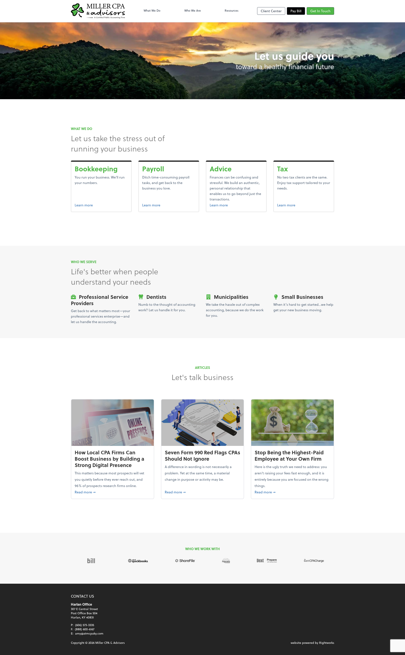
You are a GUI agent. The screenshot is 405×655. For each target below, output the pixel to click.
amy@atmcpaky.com (89, 633)
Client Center (271, 10)
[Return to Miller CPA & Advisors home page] (98, 11)
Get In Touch (320, 10)
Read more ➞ (112, 491)
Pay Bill (295, 10)
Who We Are (192, 10)
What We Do (152, 10)
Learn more (99, 204)
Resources (231, 10)
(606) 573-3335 (84, 625)
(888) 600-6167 (84, 629)
